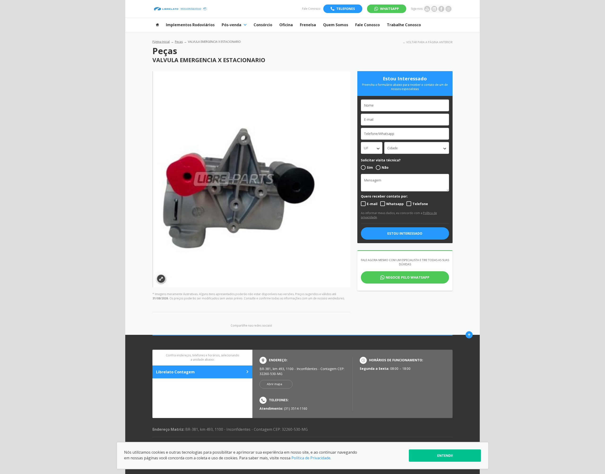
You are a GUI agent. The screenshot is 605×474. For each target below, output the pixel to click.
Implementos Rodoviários (190, 24)
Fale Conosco (367, 24)
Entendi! (445, 455)
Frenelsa (308, 24)
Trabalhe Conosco (404, 24)
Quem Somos (335, 24)
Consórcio (263, 24)
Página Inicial (161, 42)
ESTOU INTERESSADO (404, 233)
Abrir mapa (274, 384)
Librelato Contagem (175, 372)
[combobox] (371, 148)
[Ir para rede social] (427, 9)
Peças (179, 42)
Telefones (345, 8)
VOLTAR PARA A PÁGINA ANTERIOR (429, 42)
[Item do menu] (157, 24)
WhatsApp (389, 8)
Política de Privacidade (310, 458)
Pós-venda (231, 24)
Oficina (286, 24)
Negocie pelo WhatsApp (407, 277)
